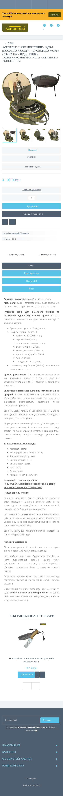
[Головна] (3, 43)
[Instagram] (31, 737)
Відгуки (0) (31, 281)
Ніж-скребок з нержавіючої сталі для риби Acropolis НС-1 (31, 660)
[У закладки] (37, 675)
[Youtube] (36, 737)
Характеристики (31, 273)
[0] (44, 28)
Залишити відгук (33, 167)
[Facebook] (26, 737)
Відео (31, 289)
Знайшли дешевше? (31, 189)
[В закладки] (5, 222)
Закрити (54, 14)
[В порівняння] (12, 222)
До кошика (27, 674)
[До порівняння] (42, 675)
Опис (31, 265)
